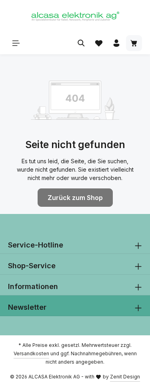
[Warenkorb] (134, 43)
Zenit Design (125, 377)
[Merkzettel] (99, 43)
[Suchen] (81, 43)
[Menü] (16, 43)
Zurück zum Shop (75, 198)
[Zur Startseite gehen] (75, 16)
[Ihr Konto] (116, 43)
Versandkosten (31, 353)
